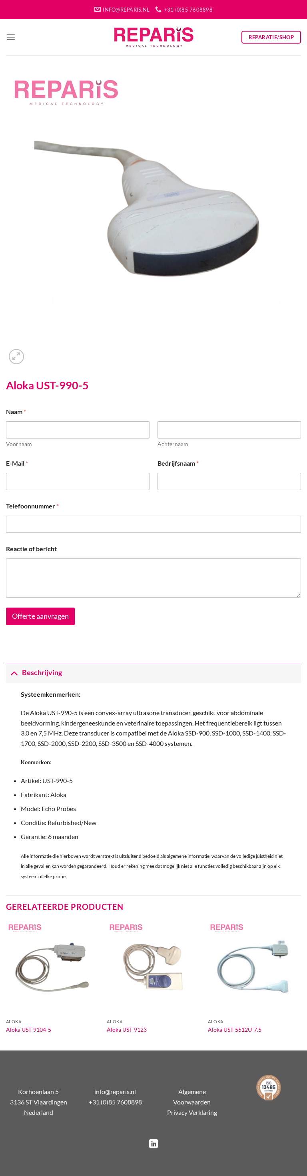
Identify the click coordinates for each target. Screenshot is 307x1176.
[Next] (301, 985)
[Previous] (6, 985)
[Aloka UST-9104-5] (52, 968)
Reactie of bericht (31, 548)
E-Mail (17, 463)
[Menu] (11, 37)
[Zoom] (16, 357)
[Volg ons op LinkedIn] (153, 1145)
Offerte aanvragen (40, 616)
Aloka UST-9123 (127, 1029)
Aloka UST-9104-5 (28, 1029)
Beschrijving (42, 672)
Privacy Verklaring (192, 1112)
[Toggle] (14, 672)
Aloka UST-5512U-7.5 (234, 1029)
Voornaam (19, 444)
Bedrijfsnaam (178, 463)
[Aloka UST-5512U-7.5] (254, 968)
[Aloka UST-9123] (153, 968)
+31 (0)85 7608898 (115, 1102)
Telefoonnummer (32, 506)
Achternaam (172, 444)
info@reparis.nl (115, 1091)
